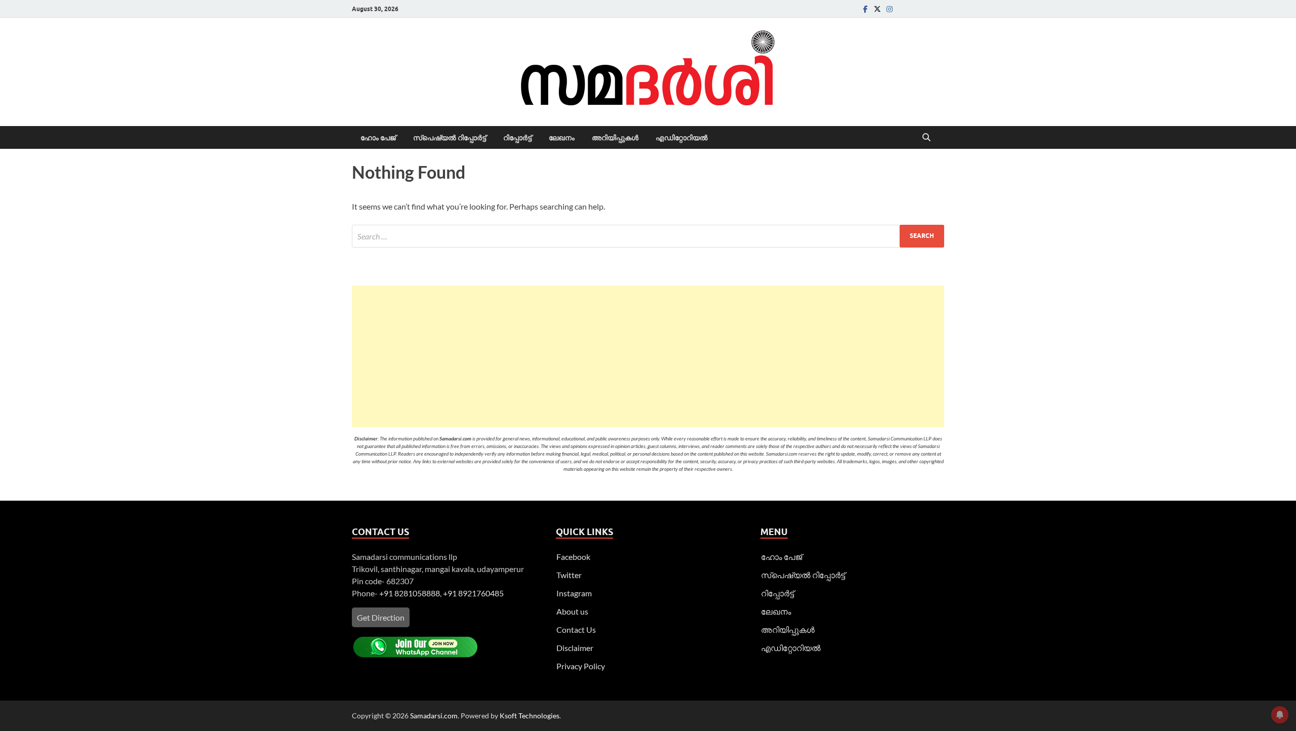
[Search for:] (648, 236)
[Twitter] (877, 9)
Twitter (569, 575)
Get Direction (380, 617)
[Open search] (926, 137)
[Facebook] (865, 9)
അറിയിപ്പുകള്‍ (615, 138)
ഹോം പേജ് (378, 138)
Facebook (573, 556)
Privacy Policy (580, 666)
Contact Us (576, 629)
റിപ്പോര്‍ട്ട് (517, 138)
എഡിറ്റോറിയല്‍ (682, 138)
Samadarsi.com (434, 715)
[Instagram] (889, 9)
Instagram (574, 593)
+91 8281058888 (409, 593)
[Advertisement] (648, 356)
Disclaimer (574, 648)
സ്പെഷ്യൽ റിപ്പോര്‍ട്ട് (449, 138)
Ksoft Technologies (529, 715)
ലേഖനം (562, 138)
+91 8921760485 (473, 593)
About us (572, 611)
